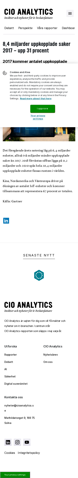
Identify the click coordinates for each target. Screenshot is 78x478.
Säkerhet (10, 376)
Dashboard (69, 28)
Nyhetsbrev (50, 354)
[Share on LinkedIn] (6, 221)
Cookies (9, 453)
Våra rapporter (47, 28)
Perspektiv (25, 28)
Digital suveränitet (15, 383)
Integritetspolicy (29, 453)
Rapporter (10, 354)
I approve (42, 108)
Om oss (48, 361)
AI (5, 369)
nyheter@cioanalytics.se (19, 408)
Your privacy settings (15, 474)
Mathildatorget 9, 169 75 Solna (19, 420)
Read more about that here (36, 98)
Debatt (9, 28)
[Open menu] (70, 13)
